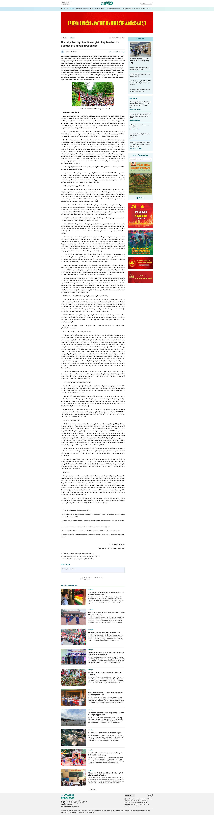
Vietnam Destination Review (141, 8)
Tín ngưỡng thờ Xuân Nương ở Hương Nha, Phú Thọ (78, 559)
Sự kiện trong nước (135, 120)
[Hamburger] (152, 9)
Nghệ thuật (79, 8)
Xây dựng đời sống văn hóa (114, 8)
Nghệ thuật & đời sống (135, 148)
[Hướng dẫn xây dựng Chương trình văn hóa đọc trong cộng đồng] (140, 49)
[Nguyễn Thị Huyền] (62, 51)
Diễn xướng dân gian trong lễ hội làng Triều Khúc (104, 632)
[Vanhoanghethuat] (61, 9)
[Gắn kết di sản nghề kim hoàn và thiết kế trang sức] (73, 737)
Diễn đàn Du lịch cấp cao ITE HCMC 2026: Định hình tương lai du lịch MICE (140, 116)
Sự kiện (103, 8)
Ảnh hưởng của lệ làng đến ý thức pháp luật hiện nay (78, 553)
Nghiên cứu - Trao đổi (135, 109)
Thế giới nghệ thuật (128, 8)
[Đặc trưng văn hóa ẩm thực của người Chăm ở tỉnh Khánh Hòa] (73, 677)
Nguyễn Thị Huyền (71, 52)
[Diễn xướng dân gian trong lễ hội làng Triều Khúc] (73, 637)
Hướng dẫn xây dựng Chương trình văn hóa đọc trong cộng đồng (139, 61)
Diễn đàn (66, 8)
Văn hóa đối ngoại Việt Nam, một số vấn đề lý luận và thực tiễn (81, 556)
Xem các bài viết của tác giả (117, 52)
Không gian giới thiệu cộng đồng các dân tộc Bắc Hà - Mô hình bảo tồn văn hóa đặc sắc (140, 144)
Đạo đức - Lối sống (134, 129)
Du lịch (92, 8)
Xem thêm (93, 789)
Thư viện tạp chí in (140, 155)
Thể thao (97, 8)
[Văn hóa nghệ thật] (67, 798)
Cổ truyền (72, 37)
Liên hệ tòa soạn (129, 795)
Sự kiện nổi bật (65, 4)
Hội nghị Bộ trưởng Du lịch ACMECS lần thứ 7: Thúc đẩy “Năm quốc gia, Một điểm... (140, 82)
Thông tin (85, 8)
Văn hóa (72, 8)
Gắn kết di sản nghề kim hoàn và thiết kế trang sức (105, 733)
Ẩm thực (132, 138)
